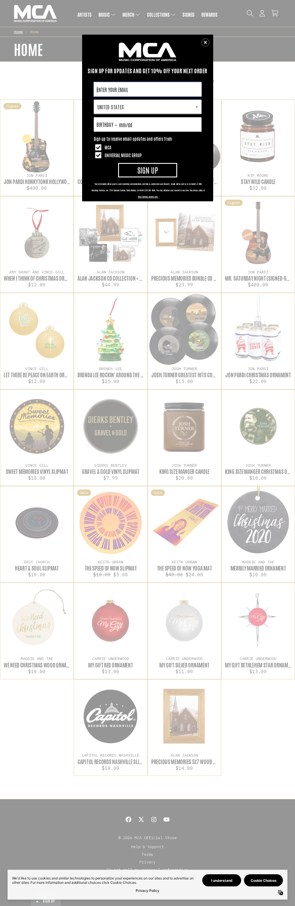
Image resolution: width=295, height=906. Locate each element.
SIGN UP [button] (147, 170)
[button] (205, 42)
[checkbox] (148, 147)
